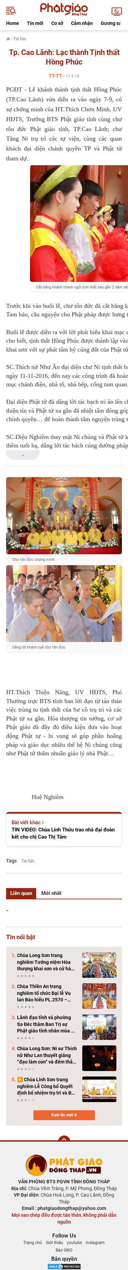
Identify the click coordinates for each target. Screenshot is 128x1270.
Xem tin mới (62, 1115)
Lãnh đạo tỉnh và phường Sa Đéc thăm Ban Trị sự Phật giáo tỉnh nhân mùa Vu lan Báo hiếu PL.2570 (47, 1024)
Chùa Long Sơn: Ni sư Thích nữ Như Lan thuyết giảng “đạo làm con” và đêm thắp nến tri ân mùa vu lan (47, 1056)
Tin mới (35, 23)
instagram (95, 1242)
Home (12, 23)
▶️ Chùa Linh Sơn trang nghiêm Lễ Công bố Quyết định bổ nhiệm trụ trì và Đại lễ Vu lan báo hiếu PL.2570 (46, 1087)
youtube (74, 1242)
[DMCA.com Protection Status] (64, 1266)
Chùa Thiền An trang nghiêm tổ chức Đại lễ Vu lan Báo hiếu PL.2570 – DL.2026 (44, 993)
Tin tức (28, 861)
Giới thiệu (54, 1242)
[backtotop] (64, 1142)
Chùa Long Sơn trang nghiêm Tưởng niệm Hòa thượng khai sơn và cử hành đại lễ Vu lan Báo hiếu (46, 962)
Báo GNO (64, 1250)
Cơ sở (57, 23)
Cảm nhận (82, 23)
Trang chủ (32, 1242)
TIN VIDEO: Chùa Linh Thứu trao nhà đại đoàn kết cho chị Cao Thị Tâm (63, 833)
